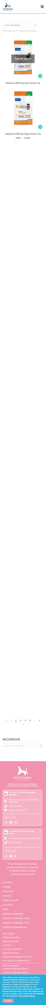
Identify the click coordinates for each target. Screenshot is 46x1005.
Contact (7, 945)
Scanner (6, 887)
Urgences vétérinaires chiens (16, 918)
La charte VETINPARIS (12, 949)
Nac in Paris (8, 891)
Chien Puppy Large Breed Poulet (23, 189)
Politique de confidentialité (16, 960)
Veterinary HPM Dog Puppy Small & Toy (23, 134)
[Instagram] (15, 822)
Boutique (7, 896)
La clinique (8, 882)
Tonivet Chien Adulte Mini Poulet (23, 587)
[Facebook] (6, 822)
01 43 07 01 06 (28, 874)
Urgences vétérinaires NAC (15, 927)
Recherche (40, 745)
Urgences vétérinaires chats (16, 923)
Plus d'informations (27, 996)
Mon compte (9, 933)
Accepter (8, 1001)
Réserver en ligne (10, 941)
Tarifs (5, 909)
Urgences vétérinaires (13, 914)
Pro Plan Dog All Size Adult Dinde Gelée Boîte (23, 302)
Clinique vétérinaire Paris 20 (16, 972)
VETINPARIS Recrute (11, 937)
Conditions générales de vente (17, 957)
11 (39, 720)
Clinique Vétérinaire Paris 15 (15, 969)
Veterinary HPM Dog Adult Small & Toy (22, 83)
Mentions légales (11, 953)
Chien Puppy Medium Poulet (23, 357)
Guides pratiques (11, 900)
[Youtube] (11, 822)
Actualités (8, 905)
